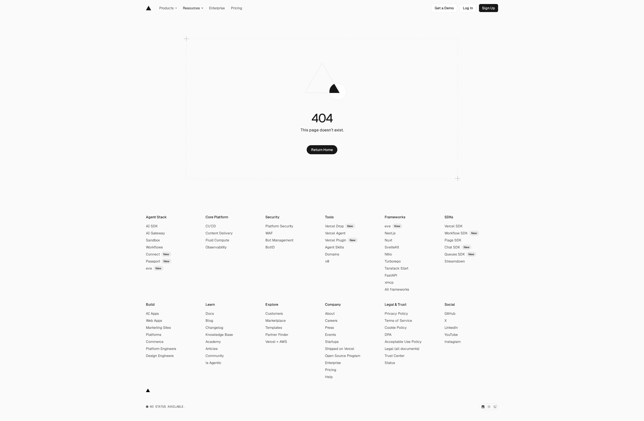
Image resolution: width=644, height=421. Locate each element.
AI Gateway (155, 233)
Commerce (155, 341)
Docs (210, 313)
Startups (332, 341)
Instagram (453, 341)
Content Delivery (219, 233)
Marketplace (275, 320)
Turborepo (393, 261)
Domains (332, 254)
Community (215, 355)
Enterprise (333, 362)
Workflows (154, 247)
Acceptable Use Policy (403, 341)
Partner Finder (276, 334)
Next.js (390, 233)
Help (329, 377)
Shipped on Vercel (339, 348)
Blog (209, 320)
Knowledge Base (219, 334)
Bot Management (279, 240)
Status (390, 362)
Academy (213, 341)
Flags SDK (453, 240)
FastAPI (391, 275)
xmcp (389, 282)
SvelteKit (392, 247)
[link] (444, 8)
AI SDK (152, 226)
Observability (216, 247)
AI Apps (152, 313)
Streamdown (455, 261)
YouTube (451, 334)
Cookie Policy (396, 327)
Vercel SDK (454, 226)
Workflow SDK (461, 233)
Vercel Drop (339, 226)
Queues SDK (459, 254)
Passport (158, 261)
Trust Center (395, 355)
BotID (270, 247)
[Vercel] (148, 8)
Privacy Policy (396, 313)
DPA (388, 334)
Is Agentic (213, 362)
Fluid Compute (217, 240)
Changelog (214, 327)
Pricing (330, 369)
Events (330, 334)
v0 (327, 261)
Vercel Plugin (340, 240)
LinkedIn (451, 327)
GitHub (450, 313)
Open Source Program (342, 355)
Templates (273, 327)
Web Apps (154, 320)
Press (329, 327)
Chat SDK (457, 247)
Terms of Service (398, 320)
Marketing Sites (158, 327)
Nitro (388, 254)
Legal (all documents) (402, 348)
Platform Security (279, 226)
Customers (274, 313)
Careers (331, 320)
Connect (157, 254)
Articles (212, 348)
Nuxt (388, 240)
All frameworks (397, 289)
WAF (269, 233)
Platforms (153, 334)
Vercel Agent (335, 233)
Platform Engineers (161, 348)
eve (154, 268)
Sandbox (153, 240)
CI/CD (211, 226)
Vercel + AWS (276, 341)
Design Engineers (160, 355)
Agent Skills (334, 247)
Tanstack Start (396, 268)
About (330, 313)
